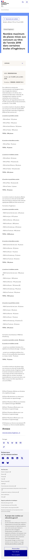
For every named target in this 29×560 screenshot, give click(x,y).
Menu (26, 2)
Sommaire (6, 63)
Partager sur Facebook (3, 442)
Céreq (2, 497)
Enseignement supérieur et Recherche (9, 492)
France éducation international (7, 486)
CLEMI (2, 483)
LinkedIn (17, 458)
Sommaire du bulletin (12, 19)
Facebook (8, 458)
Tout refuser (15, 552)
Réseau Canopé (4, 481)
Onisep (2, 476)
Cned (2, 479)
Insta (3, 458)
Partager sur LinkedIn (16, 442)
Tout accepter (16, 555)
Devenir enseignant (5, 472)
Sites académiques (5, 494)
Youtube (3, 463)
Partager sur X (8, 442)
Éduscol (3, 474)
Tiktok (12, 458)
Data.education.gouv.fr (6, 502)
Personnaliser (15, 548)
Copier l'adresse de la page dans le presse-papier (3, 446)
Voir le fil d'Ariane (5, 9)
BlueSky (8, 463)
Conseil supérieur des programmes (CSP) (10, 507)
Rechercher (22, 2)
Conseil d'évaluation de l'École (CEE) (9, 505)
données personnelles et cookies (13, 544)
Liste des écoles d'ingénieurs (10, 433)
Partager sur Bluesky (12, 442)
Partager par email (20, 442)
